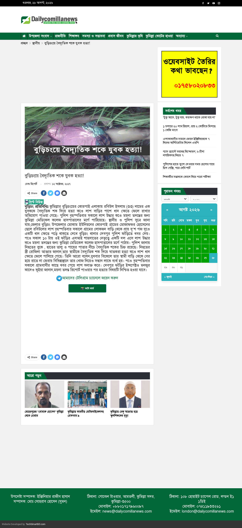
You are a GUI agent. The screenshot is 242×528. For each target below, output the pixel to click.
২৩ (173, 258)
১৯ (197, 248)
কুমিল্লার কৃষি (135, 36)
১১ (189, 239)
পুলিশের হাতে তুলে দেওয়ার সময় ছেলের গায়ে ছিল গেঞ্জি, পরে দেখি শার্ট (188, 166)
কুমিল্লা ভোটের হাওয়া (159, 36)
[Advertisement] (157, 18)
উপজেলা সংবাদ (39, 36)
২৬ (197, 258)
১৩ (205, 239)
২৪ (181, 258)
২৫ (189, 258)
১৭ (181, 248)
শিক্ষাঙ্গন (74, 36)
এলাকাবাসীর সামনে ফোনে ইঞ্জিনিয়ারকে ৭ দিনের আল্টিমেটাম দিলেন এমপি (186, 141)
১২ (197, 239)
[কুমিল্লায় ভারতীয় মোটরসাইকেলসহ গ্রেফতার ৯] (87, 394)
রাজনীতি (60, 36)
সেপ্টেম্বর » (209, 277)
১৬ (173, 248)
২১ (213, 248)
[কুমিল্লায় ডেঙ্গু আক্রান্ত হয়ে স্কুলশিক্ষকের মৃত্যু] (130, 394)
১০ (181, 239)
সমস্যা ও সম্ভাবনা (93, 36)
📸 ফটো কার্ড (87, 288)
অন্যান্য (180, 36)
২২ (165, 258)
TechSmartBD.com (35, 524)
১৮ (189, 248)
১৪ (213, 239)
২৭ (205, 258)
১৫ (165, 248)
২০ (205, 248)
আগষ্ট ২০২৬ (189, 210)
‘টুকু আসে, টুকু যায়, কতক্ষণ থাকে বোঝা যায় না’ (189, 117)
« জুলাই (168, 277)
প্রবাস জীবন (115, 36)
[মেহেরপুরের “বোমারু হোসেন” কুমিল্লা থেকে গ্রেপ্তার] (44, 394)
